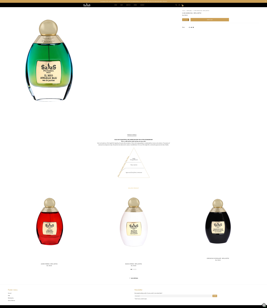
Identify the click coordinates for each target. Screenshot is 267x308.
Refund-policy (11, 298)
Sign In (179, 5)
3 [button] (134, 269)
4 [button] (135, 269)
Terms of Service (11, 300)
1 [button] (131, 269)
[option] (49, 230)
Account (9, 293)
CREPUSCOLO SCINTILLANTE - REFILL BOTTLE (218, 258)
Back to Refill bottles (134, 278)
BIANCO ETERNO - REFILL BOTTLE (133, 264)
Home (183, 10)
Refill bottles (189, 10)
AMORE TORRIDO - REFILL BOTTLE (49, 264)
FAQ (9, 295)
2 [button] (132, 269)
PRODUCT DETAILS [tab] (131, 135)
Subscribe (214, 295)
